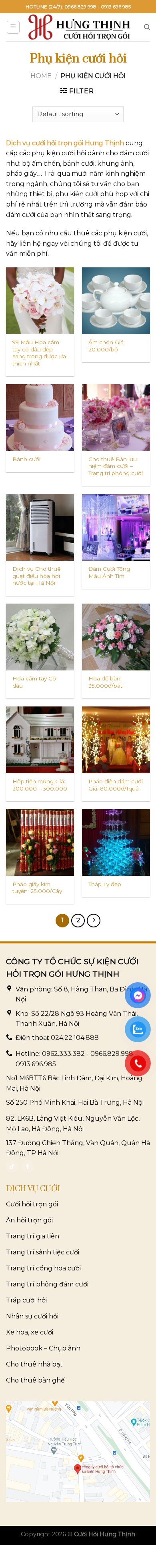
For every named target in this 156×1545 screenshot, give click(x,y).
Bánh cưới (26, 459)
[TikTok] (12, 1166)
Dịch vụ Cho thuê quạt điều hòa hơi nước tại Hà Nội (36, 576)
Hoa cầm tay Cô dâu (34, 682)
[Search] (147, 27)
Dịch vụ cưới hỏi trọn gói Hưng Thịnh (65, 143)
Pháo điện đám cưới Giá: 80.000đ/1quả (115, 785)
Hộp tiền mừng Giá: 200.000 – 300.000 (39, 785)
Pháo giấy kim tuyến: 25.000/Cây (37, 888)
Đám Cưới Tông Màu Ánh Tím (109, 572)
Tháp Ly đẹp (104, 884)
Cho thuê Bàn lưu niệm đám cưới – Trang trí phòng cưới (115, 466)
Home (41, 76)
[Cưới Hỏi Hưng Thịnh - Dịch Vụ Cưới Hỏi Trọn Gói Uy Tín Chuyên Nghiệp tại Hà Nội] (79, 27)
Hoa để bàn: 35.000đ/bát (105, 682)
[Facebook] (28, 1166)
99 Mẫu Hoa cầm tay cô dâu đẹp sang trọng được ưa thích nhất (39, 353)
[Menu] (13, 27)
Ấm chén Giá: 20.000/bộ (106, 346)
